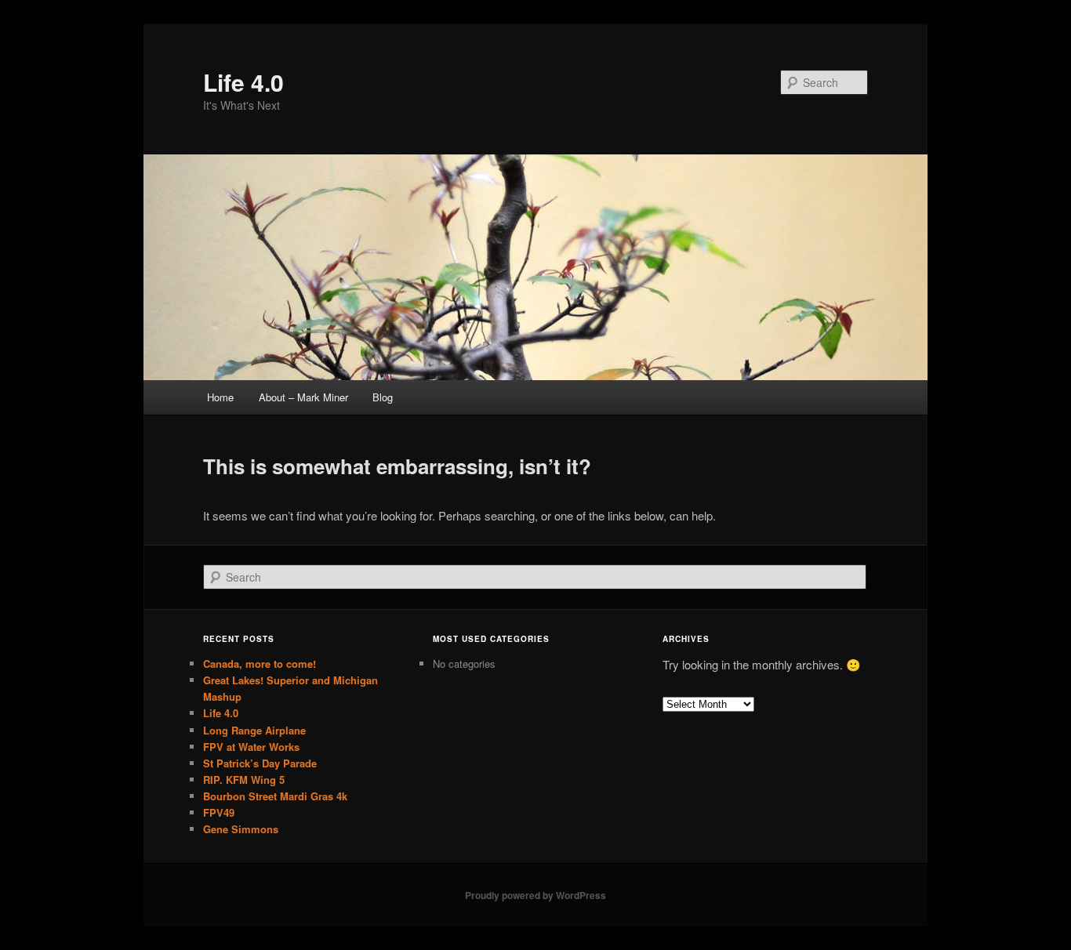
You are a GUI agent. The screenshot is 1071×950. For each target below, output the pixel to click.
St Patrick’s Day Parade (260, 763)
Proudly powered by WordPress (535, 895)
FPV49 (218, 812)
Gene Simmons (240, 828)
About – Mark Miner (303, 397)
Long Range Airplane (254, 730)
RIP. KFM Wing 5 (244, 779)
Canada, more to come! (259, 663)
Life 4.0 (243, 82)
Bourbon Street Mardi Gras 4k (275, 796)
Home (220, 397)
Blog (382, 397)
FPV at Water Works (251, 746)
